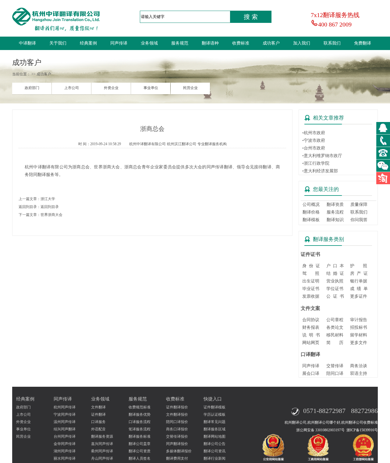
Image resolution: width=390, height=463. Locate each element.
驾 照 (310, 273)
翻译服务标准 (140, 436)
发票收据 (310, 296)
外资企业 (111, 88)
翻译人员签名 (140, 458)
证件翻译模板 (214, 407)
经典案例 (88, 43)
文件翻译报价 (177, 414)
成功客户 (271, 43)
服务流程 (335, 212)
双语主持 (358, 373)
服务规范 (179, 43)
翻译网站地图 (214, 436)
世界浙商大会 (51, 215)
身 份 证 (311, 266)
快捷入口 (213, 399)
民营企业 (190, 88)
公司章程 (334, 320)
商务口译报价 (177, 429)
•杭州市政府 (313, 133)
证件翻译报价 (177, 407)
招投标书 (358, 327)
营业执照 (334, 281)
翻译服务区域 (214, 429)
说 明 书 (311, 335)
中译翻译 (27, 43)
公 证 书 (335, 296)
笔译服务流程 (140, 429)
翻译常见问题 (214, 422)
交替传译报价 (177, 436)
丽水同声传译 (65, 458)
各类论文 (334, 327)
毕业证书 (310, 288)
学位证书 (334, 288)
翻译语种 (210, 43)
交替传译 (334, 366)
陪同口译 (334, 373)
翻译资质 (335, 204)
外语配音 (98, 429)
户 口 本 (335, 266)
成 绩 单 (359, 288)
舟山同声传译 (102, 458)
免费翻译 (362, 43)
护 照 (358, 266)
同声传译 (118, 43)
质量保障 (358, 204)
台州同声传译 (65, 436)
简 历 (334, 342)
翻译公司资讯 (214, 451)
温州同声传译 (65, 422)
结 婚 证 (335, 273)
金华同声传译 (65, 444)
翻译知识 (335, 219)
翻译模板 (311, 219)
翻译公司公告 (214, 444)
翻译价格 (311, 212)
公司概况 (311, 204)
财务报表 (310, 327)
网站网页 (310, 342)
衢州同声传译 (102, 451)
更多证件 (358, 296)
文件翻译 (98, 407)
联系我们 (332, 43)
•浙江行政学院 (315, 163)
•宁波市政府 (313, 140)
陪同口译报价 (177, 422)
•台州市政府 (313, 148)
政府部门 (32, 88)
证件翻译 (98, 414)
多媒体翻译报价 (179, 451)
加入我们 (301, 43)
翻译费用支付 (177, 458)
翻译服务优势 (140, 414)
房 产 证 (359, 273)
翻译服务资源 (102, 436)
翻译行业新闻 (214, 458)
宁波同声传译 (65, 414)
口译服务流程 (140, 422)
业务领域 (149, 43)
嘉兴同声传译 (102, 444)
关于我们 (57, 43)
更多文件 (358, 342)
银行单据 (358, 281)
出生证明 (310, 281)
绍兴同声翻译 (65, 429)
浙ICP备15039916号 (362, 430)
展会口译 (310, 373)
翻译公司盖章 (140, 444)
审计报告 (358, 320)
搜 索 (251, 16)
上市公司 (71, 88)
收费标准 (240, 43)
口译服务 (98, 422)
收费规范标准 (140, 407)
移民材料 (334, 335)
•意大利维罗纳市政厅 (322, 155)
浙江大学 (48, 199)
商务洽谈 (358, 366)
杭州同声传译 (65, 407)
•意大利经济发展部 (320, 171)
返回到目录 (50, 207)
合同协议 (310, 320)
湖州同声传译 (65, 451)
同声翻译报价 (177, 444)
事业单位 (151, 88)
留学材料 (358, 335)
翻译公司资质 (140, 451)
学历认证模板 (214, 414)
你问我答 (358, 219)
